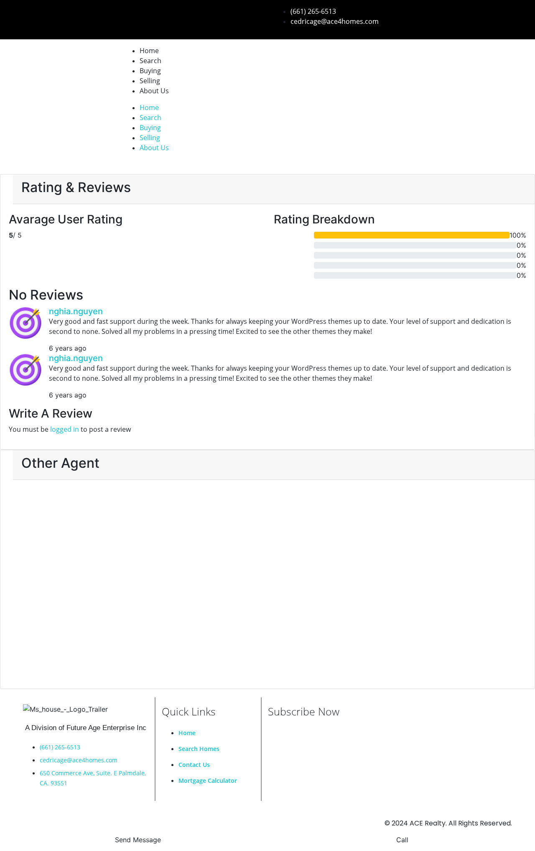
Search (150, 60)
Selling (150, 80)
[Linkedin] (61, 16)
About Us (154, 90)
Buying (150, 70)
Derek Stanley (91, 659)
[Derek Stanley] (91, 570)
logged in (64, 429)
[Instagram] (90, 16)
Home (149, 50)
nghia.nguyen (76, 311)
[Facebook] (33, 16)
